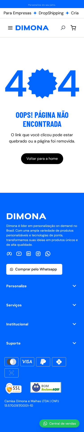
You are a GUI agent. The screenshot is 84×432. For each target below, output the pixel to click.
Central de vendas (62, 423)
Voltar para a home (42, 158)
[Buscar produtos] (63, 28)
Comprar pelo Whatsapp (36, 269)
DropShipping (51, 13)
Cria (75, 13)
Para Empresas (17, 13)
